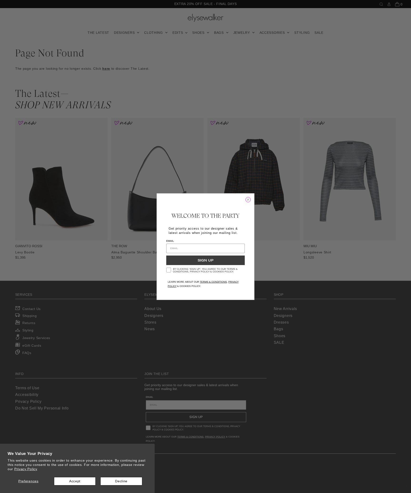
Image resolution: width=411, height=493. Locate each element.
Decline (121, 481)
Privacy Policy (25, 469)
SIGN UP (205, 260)
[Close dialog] (248, 199)
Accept (74, 481)
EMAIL (170, 241)
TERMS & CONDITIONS (213, 282)
